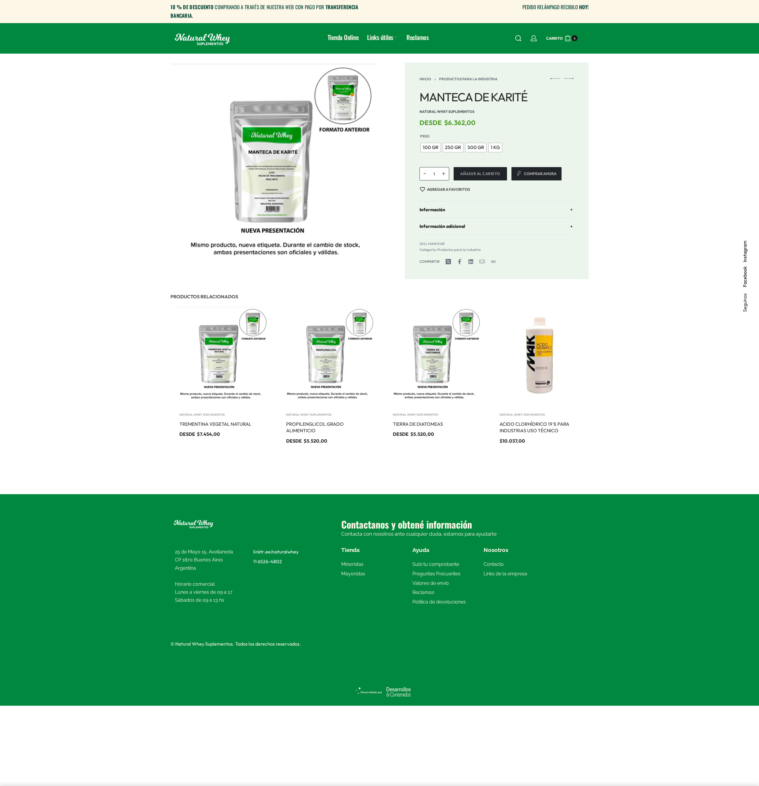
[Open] (585, 38)
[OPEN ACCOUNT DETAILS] (533, 38)
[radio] (431, 147)
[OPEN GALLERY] (272, 165)
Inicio (425, 79)
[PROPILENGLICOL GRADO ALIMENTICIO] (326, 355)
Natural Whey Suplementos (202, 414)
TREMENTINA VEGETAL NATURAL (215, 424)
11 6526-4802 (267, 561)
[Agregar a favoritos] (254, 321)
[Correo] (482, 261)
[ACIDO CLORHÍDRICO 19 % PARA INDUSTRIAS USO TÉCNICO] (540, 355)
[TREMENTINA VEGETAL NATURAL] (219, 355)
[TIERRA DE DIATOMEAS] (433, 355)
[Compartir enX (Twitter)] (448, 261)
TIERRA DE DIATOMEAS (418, 424)
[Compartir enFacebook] (459, 261)
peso (425, 136)
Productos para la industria (468, 79)
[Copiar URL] (493, 261)
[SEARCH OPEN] (518, 38)
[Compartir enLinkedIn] (470, 261)
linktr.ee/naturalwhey (276, 552)
